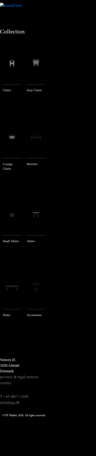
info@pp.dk (10, 402)
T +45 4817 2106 (14, 396)
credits (5, 383)
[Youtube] (86, 384)
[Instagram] (86, 373)
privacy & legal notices (19, 377)
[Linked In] (86, 396)
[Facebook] (86, 361)
